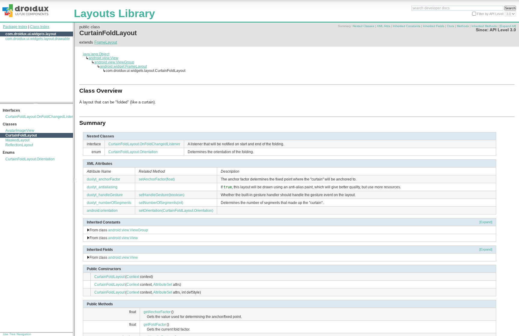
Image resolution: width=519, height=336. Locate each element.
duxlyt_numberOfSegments (109, 203)
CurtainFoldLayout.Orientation (30, 159)
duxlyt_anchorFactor (103, 179)
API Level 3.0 (503, 30)
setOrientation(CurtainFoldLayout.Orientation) (176, 210)
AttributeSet (162, 284)
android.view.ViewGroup (114, 62)
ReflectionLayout (19, 145)
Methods (463, 26)
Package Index (15, 27)
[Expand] (485, 222)
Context (132, 277)
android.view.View (103, 58)
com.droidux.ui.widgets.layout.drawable (37, 39)
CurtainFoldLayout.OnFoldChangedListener (41, 117)
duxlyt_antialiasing (102, 187)
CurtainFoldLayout (21, 135)
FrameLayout (105, 42)
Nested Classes (363, 26)
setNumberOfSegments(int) (161, 203)
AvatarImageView (19, 130)
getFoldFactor (155, 324)
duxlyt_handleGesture (105, 195)
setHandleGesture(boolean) (161, 195)
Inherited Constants (406, 26)
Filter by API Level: (491, 14)
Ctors (450, 26)
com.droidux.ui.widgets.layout (30, 34)
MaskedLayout (17, 140)
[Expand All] (507, 26)
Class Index (39, 27)
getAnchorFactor (157, 312)
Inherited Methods (484, 26)
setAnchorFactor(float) (157, 179)
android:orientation (102, 210)
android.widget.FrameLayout (123, 66)
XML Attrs (383, 26)
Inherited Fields (433, 26)
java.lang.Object (96, 54)
